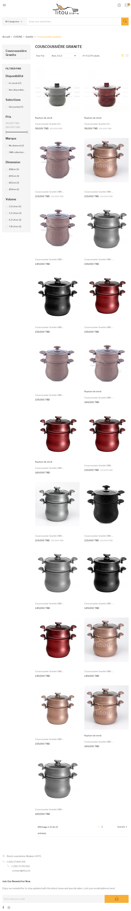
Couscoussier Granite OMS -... (50, 192)
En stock (15, 83)
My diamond (16, 145)
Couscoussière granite (16, 53)
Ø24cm (14, 189)
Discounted (16, 107)
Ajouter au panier (54, 183)
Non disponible (17, 90)
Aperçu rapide (61, 115)
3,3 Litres (15, 206)
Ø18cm (14, 169)
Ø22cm (14, 182)
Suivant (122, 827)
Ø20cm (14, 176)
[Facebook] (3, 908)
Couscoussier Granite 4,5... (48, 124)
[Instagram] (9, 908)
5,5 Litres (15, 213)
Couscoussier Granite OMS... (98, 465)
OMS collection (17, 152)
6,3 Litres (15, 219)
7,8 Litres (15, 226)
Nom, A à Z (64, 56)
